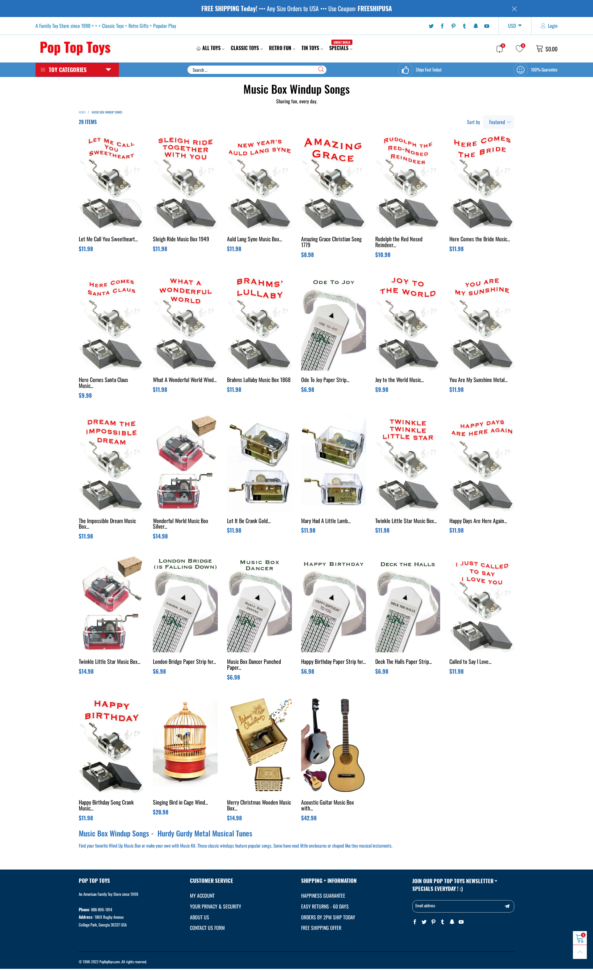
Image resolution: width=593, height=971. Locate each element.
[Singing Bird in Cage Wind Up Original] (185, 745)
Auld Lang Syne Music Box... (254, 239)
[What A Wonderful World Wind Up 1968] (185, 322)
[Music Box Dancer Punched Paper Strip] (259, 604)
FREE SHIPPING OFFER (321, 927)
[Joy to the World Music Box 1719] (407, 322)
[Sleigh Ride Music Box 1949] (185, 181)
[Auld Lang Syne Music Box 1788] (259, 181)
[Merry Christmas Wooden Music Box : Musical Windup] (259, 745)
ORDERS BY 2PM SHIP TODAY (328, 917)
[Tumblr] (464, 26)
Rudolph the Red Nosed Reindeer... (399, 242)
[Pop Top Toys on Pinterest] (433, 922)
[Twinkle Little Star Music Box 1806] (407, 463)
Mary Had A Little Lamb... (326, 521)
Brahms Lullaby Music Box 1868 (259, 380)
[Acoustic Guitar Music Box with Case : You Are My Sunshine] (333, 745)
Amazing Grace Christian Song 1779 (331, 242)
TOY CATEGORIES (67, 70)
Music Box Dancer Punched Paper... (254, 665)
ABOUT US (199, 917)
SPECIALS (339, 48)
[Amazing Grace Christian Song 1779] (333, 181)
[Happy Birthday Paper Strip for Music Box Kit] (333, 604)
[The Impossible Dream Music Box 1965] (111, 463)
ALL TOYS (211, 48)
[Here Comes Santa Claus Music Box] (111, 322)
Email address (425, 905)
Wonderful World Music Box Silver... (180, 524)
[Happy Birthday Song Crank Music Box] (111, 745)
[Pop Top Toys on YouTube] (461, 922)
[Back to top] (580, 952)
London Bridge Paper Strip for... (184, 662)
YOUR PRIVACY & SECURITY (215, 906)
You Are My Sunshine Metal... (478, 380)
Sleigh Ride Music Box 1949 (181, 239)
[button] (507, 906)
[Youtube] (486, 26)
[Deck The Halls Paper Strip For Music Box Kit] (407, 604)
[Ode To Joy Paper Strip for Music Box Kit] (333, 322)
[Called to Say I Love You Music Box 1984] (481, 604)
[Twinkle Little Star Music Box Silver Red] (111, 604)
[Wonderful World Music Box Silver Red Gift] (185, 463)
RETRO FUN (280, 48)
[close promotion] (514, 8)
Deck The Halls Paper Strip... (403, 662)
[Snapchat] (475, 26)
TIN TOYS (310, 48)
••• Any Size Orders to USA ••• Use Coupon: (296, 8)
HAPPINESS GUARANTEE (323, 895)
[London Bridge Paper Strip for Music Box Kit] (185, 604)
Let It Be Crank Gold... (249, 521)
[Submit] (321, 69)
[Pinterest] (453, 26)
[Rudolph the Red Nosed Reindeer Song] (407, 181)
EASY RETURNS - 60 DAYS (325, 906)
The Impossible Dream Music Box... (107, 524)
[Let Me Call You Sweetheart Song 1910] (111, 181)
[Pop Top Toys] (75, 47)
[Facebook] (442, 26)
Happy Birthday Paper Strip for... (333, 662)
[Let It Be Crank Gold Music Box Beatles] (259, 463)
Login (552, 25)
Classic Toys (245, 48)
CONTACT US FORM (207, 927)
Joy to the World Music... (399, 380)
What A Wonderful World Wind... (185, 380)
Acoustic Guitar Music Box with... (327, 805)
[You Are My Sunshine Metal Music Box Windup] (481, 322)
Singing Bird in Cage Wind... (180, 802)
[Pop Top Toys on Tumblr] (443, 922)
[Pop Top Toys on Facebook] (415, 922)
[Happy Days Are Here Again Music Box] (481, 463)
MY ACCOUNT (202, 895)
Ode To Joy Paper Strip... (325, 380)
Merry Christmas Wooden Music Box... (259, 805)
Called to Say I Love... (470, 662)
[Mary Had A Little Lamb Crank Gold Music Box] (333, 463)
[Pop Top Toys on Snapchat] (452, 922)
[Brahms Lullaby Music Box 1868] (259, 322)
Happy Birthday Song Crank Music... (106, 805)
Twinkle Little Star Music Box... (406, 521)
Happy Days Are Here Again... (478, 521)
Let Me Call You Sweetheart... (108, 239)
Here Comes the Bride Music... (479, 239)
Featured (497, 122)
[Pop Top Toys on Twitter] (424, 922)
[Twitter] (431, 26)
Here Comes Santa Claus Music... (103, 383)
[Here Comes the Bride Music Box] (481, 181)
